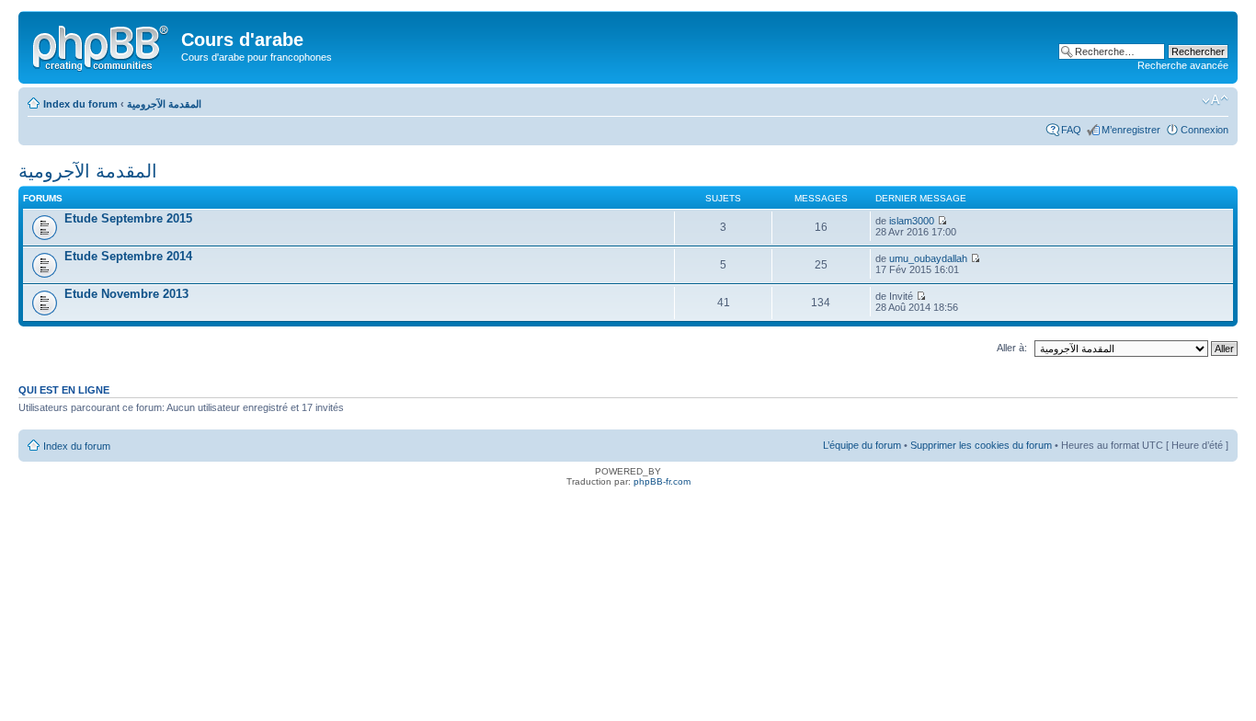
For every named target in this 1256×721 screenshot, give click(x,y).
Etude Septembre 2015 (128, 218)
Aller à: (1012, 347)
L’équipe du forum (862, 445)
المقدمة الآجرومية (164, 103)
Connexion (1204, 129)
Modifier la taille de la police (1215, 100)
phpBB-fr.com (662, 481)
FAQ (1071, 129)
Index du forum (80, 103)
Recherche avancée (1182, 65)
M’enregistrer (1131, 129)
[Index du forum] (102, 45)
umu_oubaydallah (928, 258)
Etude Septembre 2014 (128, 256)
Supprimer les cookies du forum (981, 445)
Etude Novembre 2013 (126, 294)
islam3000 (911, 220)
